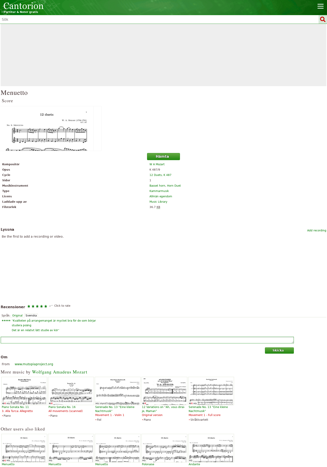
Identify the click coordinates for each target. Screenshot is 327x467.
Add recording (316, 230)
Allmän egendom (160, 196)
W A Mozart (157, 164)
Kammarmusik (159, 191)
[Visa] (163, 128)
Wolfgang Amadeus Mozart (59, 372)
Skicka (278, 350)
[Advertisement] (163, 55)
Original (17, 315)
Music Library (158, 201)
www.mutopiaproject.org (34, 364)
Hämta (162, 156)
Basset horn (157, 185)
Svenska (31, 315)
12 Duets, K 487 (160, 175)
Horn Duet (174, 185)
